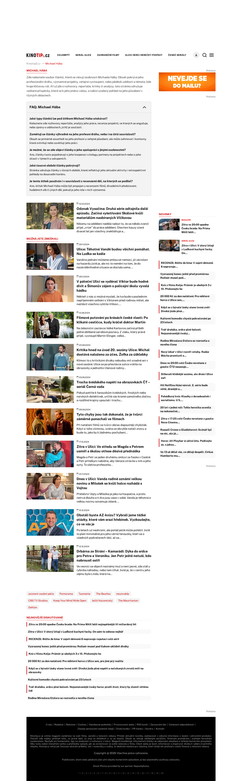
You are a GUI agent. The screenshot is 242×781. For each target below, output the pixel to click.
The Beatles (103, 593)
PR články (137, 728)
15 (138, 773)
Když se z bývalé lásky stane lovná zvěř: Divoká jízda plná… (185, 309)
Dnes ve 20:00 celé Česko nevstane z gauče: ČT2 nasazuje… (183, 364)
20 (162, 773)
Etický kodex (123, 728)
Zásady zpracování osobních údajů (96, 728)
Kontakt (160, 728)
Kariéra (149, 728)
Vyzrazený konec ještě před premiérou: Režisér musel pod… (184, 275)
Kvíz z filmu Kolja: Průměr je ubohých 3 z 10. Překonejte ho (65, 653)
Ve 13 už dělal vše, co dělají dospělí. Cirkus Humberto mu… (186, 453)
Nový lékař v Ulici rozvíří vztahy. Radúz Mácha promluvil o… (185, 353)
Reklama (70, 724)
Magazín (186, 220)
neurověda (122, 593)
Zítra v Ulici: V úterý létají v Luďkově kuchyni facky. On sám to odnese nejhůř (75, 631)
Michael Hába (53, 63)
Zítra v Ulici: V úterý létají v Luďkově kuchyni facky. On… (198, 249)
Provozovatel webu (124, 724)
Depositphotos (141, 766)
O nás (49, 724)
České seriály (177, 55)
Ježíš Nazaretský (102, 600)
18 (152, 773)
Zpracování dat (158, 724)
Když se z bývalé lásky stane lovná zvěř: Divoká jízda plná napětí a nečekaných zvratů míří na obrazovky (86, 670)
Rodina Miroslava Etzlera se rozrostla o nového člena (61, 698)
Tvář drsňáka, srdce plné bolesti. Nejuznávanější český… (181, 331)
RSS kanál (142, 724)
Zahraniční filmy (108, 55)
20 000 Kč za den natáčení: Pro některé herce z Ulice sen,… (184, 298)
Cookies (82, 724)
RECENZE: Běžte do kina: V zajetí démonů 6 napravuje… (187, 264)
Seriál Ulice (83, 55)
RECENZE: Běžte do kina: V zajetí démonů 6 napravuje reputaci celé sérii (74, 639)
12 (123, 773)
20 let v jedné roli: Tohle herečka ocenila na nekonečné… (185, 409)
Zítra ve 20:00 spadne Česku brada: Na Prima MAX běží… (196, 228)
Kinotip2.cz (33, 63)
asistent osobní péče (41, 593)
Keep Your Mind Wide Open (69, 600)
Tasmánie (84, 593)
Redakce (59, 724)
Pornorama (66, 593)
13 (128, 773)
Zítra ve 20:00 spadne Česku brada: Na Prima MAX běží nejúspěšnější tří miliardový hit (82, 624)
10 (114, 773)
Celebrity (63, 55)
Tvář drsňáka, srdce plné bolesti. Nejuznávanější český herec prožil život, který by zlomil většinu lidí (88, 688)
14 (133, 773)
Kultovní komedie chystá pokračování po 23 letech (59, 679)
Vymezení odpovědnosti (181, 724)
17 (147, 773)
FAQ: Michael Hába (44, 107)
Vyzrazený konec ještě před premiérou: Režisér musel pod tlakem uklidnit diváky (78, 646)
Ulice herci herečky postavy (143, 55)
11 (119, 773)
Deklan (32, 607)
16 (143, 773)
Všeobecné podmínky (100, 724)
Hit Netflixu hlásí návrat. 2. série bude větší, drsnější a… (184, 387)
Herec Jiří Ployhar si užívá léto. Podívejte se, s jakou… (186, 442)
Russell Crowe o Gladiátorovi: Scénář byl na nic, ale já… (186, 431)
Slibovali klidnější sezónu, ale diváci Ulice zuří (187, 376)
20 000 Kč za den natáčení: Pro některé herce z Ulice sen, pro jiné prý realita (75, 661)
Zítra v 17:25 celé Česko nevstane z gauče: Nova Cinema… (187, 420)
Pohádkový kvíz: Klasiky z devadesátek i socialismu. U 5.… (185, 398)
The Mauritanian (128, 600)
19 (157, 773)
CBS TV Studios (38, 600)
